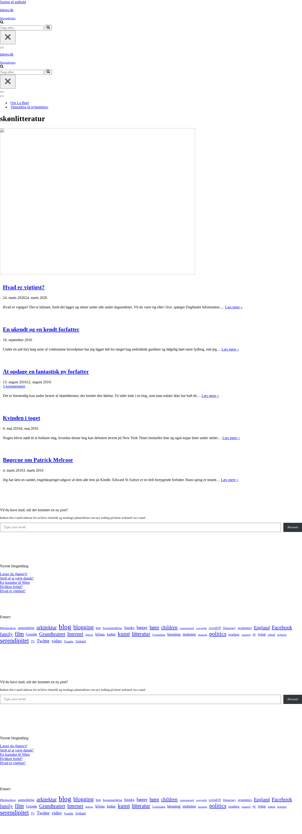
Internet (75, 634)
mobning (189, 634)
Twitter (43, 640)
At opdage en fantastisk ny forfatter (46, 371)
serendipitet (14, 640)
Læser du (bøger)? (13, 574)
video (57, 640)
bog (98, 628)
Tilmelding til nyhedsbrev (29, 107)
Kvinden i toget (21, 418)
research (246, 634)
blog (65, 626)
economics (245, 628)
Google (31, 634)
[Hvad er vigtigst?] (97, 273)
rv (254, 634)
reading (233, 634)
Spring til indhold (13, 2)
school (271, 634)
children (169, 627)
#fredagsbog (8, 628)
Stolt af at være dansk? (17, 578)
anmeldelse (26, 628)
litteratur (141, 634)
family (6, 634)
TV (33, 641)
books (129, 628)
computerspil (187, 628)
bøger (142, 627)
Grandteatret (52, 634)
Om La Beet (19, 103)
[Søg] (2, 22)
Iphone (89, 635)
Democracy (229, 628)
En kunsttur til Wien (15, 583)
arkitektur (47, 627)
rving (262, 634)
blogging (83, 627)
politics (217, 634)
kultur (111, 634)
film (19, 634)
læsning (173, 634)
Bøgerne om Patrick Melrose (38, 460)
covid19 (215, 628)
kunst (124, 634)
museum (202, 634)
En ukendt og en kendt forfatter (41, 329)
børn (154, 627)
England (262, 627)
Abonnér (292, 527)
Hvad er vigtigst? (24, 287)
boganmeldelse (112, 628)
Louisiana (158, 634)
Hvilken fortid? (11, 587)
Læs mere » (234, 307)
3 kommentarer (14, 386)
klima (100, 634)
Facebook (282, 627)
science (282, 634)
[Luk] (8, 37)
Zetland (81, 641)
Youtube (68, 641)
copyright (201, 628)
